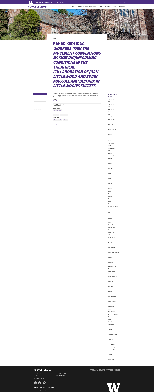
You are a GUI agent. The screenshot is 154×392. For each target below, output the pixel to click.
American (110, 134)
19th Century (111, 106)
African (109, 127)
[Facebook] (35, 383)
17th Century (111, 101)
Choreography (111, 155)
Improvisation (111, 232)
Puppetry (110, 291)
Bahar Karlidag (57, 110)
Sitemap (72, 390)
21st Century (111, 111)
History (109, 229)
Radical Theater (111, 299)
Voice (109, 362)
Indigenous (110, 234)
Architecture (111, 143)
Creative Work (37, 96)
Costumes (110, 168)
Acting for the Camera (113, 116)
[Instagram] (39, 383)
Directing (110, 188)
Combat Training (112, 160)
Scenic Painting (111, 311)
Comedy (110, 163)
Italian (109, 239)
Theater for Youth (112, 342)
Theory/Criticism (111, 352)
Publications (37, 100)
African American (112, 129)
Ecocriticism (110, 198)
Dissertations (37, 106)
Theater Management (113, 347)
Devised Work (111, 181)
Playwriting (110, 278)
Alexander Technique (112, 132)
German (110, 218)
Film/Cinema (111, 209)
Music (109, 268)
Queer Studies (111, 294)
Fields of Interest (38, 109)
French (109, 212)
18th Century (111, 104)
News (114, 6)
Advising (36, 387)
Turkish (110, 357)
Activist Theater (111, 121)
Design (109, 178)
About (73, 6)
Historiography (111, 227)
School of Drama (37, 6)
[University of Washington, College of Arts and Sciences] (46, 2)
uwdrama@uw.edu (63, 375)
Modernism (110, 262)
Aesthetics (110, 124)
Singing (109, 319)
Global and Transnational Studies (113, 222)
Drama (109, 193)
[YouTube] (44, 383)
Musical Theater (111, 271)
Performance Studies (112, 276)
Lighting (110, 250)
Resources (122, 6)
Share (55, 124)
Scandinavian (111, 306)
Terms (67, 390)
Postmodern (111, 286)
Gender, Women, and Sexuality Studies (112, 215)
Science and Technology (113, 314)
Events (100, 6)
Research (107, 6)
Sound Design (111, 326)
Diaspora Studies (112, 186)
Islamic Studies (111, 237)
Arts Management (112, 145)
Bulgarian (110, 150)
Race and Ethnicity (112, 296)
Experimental (111, 203)
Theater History (111, 344)
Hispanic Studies (111, 224)
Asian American (111, 148)
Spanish (110, 329)
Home (54, 38)
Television (110, 339)
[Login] (120, 2)
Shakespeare (111, 316)
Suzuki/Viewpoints (112, 337)
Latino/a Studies (111, 247)
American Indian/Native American (113, 137)
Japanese (110, 242)
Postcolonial (111, 283)
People (80, 6)
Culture (109, 173)
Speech (109, 331)
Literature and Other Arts (113, 252)
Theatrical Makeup (112, 349)
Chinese (110, 153)
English (109, 201)
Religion (110, 304)
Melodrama (110, 260)
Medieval (110, 257)
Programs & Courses (90, 6)
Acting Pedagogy (111, 119)
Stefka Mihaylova (57, 100)
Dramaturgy (111, 196)
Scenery (110, 309)
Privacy (62, 390)
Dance (109, 176)
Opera (109, 273)
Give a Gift (42, 387)
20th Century (111, 109)
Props (109, 289)
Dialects (110, 183)
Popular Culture (111, 281)
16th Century (111, 99)
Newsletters (51, 387)
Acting (109, 114)
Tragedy (110, 354)
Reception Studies (112, 301)
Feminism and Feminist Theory (113, 207)
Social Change (111, 321)
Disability (110, 191)
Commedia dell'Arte (112, 165)
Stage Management (112, 334)
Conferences (37, 103)
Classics (110, 158)
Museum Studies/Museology (112, 266)
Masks (109, 255)
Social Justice (111, 324)
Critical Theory (111, 171)
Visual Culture (111, 359)
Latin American (111, 244)
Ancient (110, 140)
